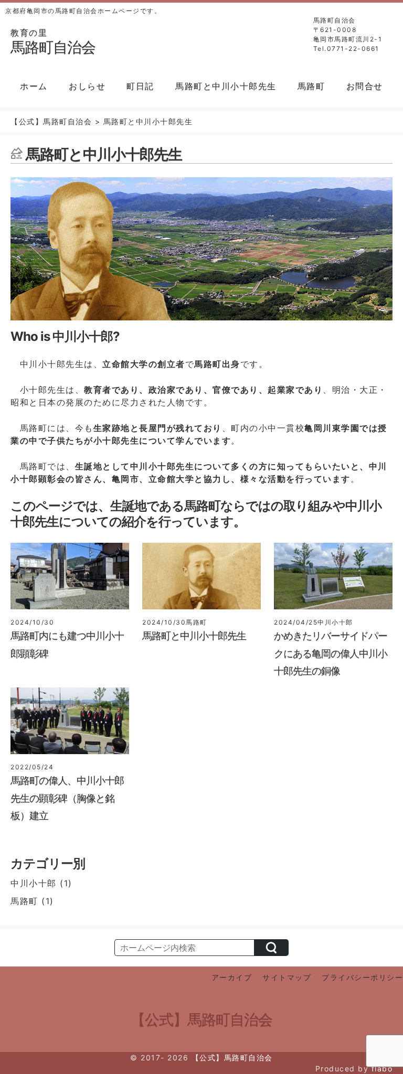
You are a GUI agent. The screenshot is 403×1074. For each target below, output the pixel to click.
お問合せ (364, 86)
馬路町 (311, 86)
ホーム (34, 86)
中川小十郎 (33, 883)
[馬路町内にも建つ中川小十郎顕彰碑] (69, 611)
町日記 (140, 86)
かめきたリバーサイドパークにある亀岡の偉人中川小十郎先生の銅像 (330, 653)
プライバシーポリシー (362, 977)
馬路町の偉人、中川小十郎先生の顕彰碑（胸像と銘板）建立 (67, 798)
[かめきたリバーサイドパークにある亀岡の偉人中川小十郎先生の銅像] (333, 611)
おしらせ (87, 86)
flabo (382, 1068)
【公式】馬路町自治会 (201, 1019)
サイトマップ (286, 977)
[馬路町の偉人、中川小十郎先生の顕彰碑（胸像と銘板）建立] (69, 756)
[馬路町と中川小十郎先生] (201, 611)
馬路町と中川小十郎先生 (226, 86)
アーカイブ (231, 977)
